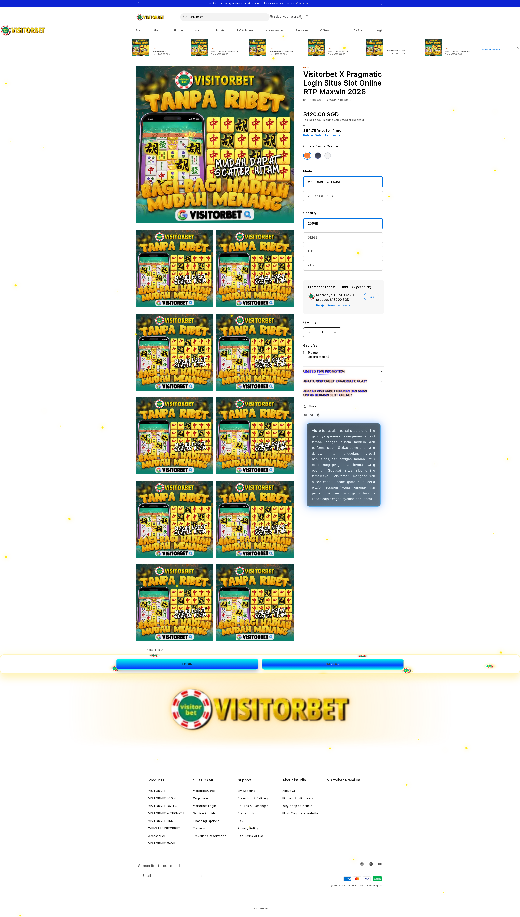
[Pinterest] (320, 416)
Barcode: (331, 100)
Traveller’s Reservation (209, 836)
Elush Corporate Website (300, 813)
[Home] (150, 17)
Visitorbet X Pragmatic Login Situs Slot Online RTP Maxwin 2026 (260, 3)
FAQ (241, 821)
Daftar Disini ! (302, 3)
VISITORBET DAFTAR (163, 806)
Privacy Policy (248, 828)
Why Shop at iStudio (297, 806)
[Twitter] (313, 416)
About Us (289, 790)
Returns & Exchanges (253, 806)
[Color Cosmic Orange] (307, 156)
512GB (313, 237)
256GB (313, 223)
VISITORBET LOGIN (162, 798)
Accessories (157, 836)
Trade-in (199, 828)
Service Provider (205, 813)
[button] (139, 30)
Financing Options (206, 821)
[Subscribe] (200, 876)
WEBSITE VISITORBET (164, 828)
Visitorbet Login (204, 806)
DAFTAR (333, 664)
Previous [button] (138, 4)
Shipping (328, 120)
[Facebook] (306, 416)
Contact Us (246, 813)
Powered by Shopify (369, 885)
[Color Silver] (327, 155)
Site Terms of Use (251, 836)
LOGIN (187, 664)
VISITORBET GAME (161, 843)
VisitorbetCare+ (204, 790)
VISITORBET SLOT (321, 196)
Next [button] (382, 4)
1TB (310, 251)
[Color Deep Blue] (318, 155)
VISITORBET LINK (160, 821)
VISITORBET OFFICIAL (324, 182)
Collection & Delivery (253, 798)
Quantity (310, 322)
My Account (246, 790)
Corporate (200, 798)
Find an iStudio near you (299, 798)
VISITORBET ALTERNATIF (166, 813)
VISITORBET (157, 790)
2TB (311, 265)
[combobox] (225, 17)
